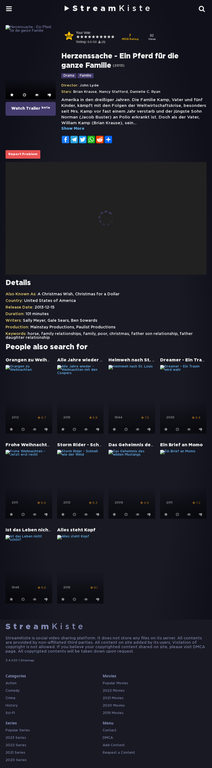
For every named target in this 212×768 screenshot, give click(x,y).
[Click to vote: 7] (101, 37)
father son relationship (154, 334)
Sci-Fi (10, 713)
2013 (118, 65)
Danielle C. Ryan (145, 91)
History (12, 705)
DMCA (108, 737)
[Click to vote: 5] (93, 37)
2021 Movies (113, 698)
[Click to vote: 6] (97, 37)
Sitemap (27, 660)
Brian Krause (85, 91)
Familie (85, 75)
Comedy (13, 690)
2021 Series (15, 752)
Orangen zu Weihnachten (36, 360)
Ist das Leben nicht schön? (37, 530)
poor (102, 334)
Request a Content (119, 752)
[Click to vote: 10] (113, 37)
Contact (109, 730)
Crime (10, 698)
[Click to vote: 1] (78, 37)
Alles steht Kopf (76, 530)
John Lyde (89, 85)
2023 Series (16, 737)
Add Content (114, 745)
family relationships (61, 334)
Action (11, 683)
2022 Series (16, 745)
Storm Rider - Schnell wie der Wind (98, 445)
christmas (119, 334)
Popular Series (18, 730)
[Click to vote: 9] (109, 37)
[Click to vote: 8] (105, 37)
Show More (72, 128)
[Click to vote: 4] (89, 37)
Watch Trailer (30, 108)
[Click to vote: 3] (86, 37)
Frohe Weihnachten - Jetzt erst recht (50, 445)
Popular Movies (115, 683)
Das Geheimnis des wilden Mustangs (151, 445)
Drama (68, 75)
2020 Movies (114, 705)
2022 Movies (113, 690)
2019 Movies (113, 713)
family (89, 334)
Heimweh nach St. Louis (136, 360)
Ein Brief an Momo (181, 445)
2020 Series (16, 760)
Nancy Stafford (113, 91)
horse (33, 334)
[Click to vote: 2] (82, 37)
